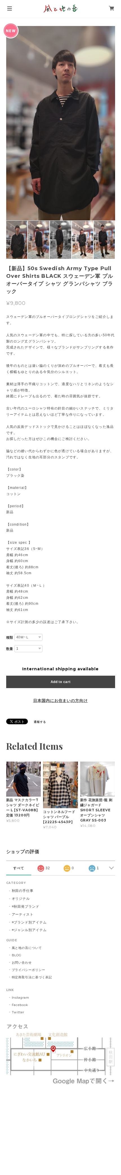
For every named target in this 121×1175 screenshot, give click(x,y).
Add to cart (61, 682)
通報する (40, 722)
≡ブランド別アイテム (29, 922)
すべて (18, 868)
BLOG (17, 955)
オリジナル (21, 898)
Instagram (21, 998)
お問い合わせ (22, 962)
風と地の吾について (27, 948)
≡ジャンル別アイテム (29, 930)
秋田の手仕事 (23, 890)
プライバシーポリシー (29, 970)
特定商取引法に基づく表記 (32, 977)
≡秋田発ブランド (26, 906)
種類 (10, 637)
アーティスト (23, 914)
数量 (10, 649)
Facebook (20, 1005)
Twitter (18, 1012)
